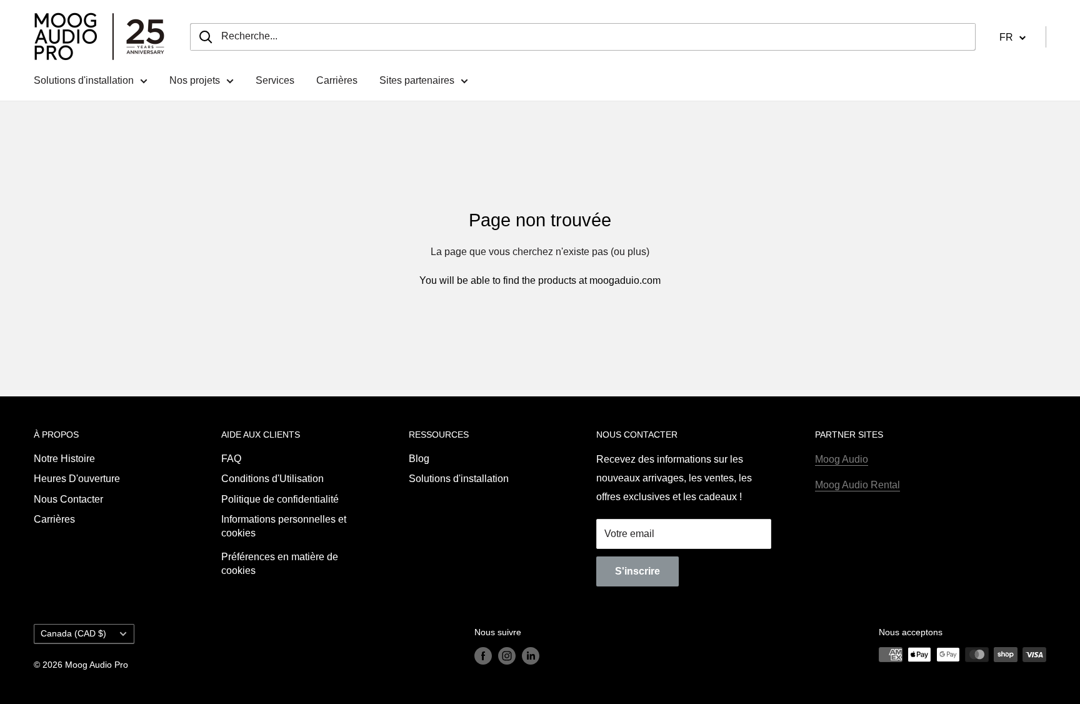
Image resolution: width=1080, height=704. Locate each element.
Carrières (337, 80)
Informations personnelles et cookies (283, 526)
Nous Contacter (68, 499)
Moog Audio (841, 459)
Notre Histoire (64, 458)
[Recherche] (205, 37)
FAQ (231, 458)
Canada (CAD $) (73, 633)
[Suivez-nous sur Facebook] (483, 656)
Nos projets (194, 80)
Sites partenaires (416, 80)
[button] (1013, 37)
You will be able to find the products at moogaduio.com (540, 280)
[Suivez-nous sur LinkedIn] (530, 656)
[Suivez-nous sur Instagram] (507, 656)
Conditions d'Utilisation (272, 478)
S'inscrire (637, 571)
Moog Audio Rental (857, 485)
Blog (419, 458)
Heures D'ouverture (77, 478)
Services (275, 80)
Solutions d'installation (84, 80)
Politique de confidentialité (280, 499)
